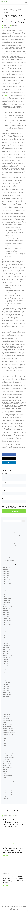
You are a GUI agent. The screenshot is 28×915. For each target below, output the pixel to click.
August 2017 (7, 633)
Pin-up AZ (6, 769)
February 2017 (7, 645)
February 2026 (7, 579)
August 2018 (7, 608)
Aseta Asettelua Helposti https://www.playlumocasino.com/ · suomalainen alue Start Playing (13, 551)
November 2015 (7, 676)
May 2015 (6, 688)
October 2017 (7, 629)
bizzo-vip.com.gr (7, 718)
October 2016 (7, 653)
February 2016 (7, 669)
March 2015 (7, 692)
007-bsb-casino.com (8, 704)
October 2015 (7, 678)
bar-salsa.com (7, 712)
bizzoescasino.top (8, 720)
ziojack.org (6, 798)
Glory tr (6, 747)
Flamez (6, 95)
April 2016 (6, 665)
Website (4, 498)
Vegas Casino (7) (8, 794)
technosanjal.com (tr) (9, 781)
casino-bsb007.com (8, 730)
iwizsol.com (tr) (7, 751)
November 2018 (7, 602)
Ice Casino (6, 749)
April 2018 (6, 616)
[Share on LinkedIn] (9, 462)
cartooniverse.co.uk (8, 728)
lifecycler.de (6, 759)
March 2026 (7, 577)
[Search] (23, 521)
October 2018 (7, 604)
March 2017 (7, 643)
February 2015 (7, 694)
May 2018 (6, 614)
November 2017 (7, 626)
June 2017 (6, 637)
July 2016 (6, 659)
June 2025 (6, 596)
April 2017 (6, 641)
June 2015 (6, 686)
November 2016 (7, 651)
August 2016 (7, 657)
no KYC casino (7, 763)
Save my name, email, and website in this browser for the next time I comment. (14, 507)
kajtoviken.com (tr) (8, 753)
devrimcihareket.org (8, 734)
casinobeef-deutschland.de (10, 732)
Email (4, 490)
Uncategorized (7, 27)
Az (4, 710)
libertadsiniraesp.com (9, 757)
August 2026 (7, 567)
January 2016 (7, 672)
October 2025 (7, 588)
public (5, 773)
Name (4, 482)
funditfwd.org (7, 740)
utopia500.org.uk (8, 786)
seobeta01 (14, 25)
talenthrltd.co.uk (7, 779)
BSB (5, 722)
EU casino (6, 738)
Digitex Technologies (14, 909)
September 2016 (8, 655)
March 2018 (7, 618)
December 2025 (7, 583)
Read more (5, 829)
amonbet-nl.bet (7, 708)
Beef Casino (7, 714)
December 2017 (7, 624)
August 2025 (7, 592)
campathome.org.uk (8, 724)
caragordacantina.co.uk (9, 726)
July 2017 (6, 635)
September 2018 (8, 606)
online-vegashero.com (9, 767)
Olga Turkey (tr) (7, 765)
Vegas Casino (7, 788)
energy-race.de (7, 736)
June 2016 (6, 661)
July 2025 (6, 594)
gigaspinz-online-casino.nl (10, 743)
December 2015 (7, 674)
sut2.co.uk (6, 777)
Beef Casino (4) (7, 716)
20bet (5, 706)
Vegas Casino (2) (8, 790)
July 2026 (6, 569)
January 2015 (7, 696)
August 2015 (7, 682)
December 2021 (7, 598)
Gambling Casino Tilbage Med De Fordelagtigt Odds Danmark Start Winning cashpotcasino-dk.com (14, 545)
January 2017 (7, 647)
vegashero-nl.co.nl (8, 796)
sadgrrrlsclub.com (8, 775)
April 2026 (6, 575)
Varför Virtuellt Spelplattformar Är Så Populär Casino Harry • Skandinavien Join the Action (13, 850)
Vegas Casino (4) (8, 792)
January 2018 (7, 622)
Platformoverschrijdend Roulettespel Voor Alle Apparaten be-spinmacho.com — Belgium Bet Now (14, 535)
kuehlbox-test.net (8, 755)
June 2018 (6, 612)
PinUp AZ (6, 771)
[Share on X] (9, 458)
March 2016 (7, 667)
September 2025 (8, 590)
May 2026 (6, 573)
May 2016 (6, 663)
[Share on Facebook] (9, 454)
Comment (5, 473)
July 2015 (6, 684)
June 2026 (6, 571)
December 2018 (7, 600)
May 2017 (6, 639)
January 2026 (7, 581)
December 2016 (7, 649)
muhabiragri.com (8, 761)
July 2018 (6, 610)
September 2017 (8, 631)
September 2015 (8, 680)
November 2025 (7, 585)
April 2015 (6, 690)
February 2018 (7, 620)
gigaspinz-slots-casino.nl (9, 745)
